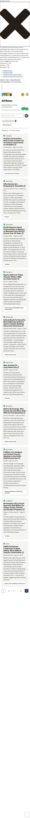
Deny (7, 80)
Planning (7, 398)
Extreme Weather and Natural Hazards (13, 492)
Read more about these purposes (12, 76)
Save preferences (5, 82)
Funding (7, 264)
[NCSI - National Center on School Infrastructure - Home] (7, 94)
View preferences (15, 80)
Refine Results (7, 125)
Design (7, 217)
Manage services (8, 72)
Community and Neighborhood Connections (14, 308)
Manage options (7, 70)
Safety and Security (10, 354)
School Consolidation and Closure (15, 583)
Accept (2, 80)
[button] (15, 24)
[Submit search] (26, 116)
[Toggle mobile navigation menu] (27, 94)
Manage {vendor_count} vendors (12, 74)
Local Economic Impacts (12, 173)
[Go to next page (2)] (26, 591)
